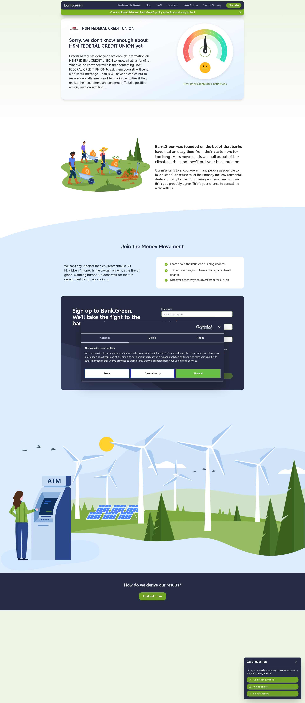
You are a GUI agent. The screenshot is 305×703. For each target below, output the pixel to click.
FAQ (159, 5)
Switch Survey (212, 5)
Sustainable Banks (129, 5)
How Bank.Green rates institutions (205, 84)
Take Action (190, 5)
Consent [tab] (105, 337)
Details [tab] (152, 337)
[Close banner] (219, 327)
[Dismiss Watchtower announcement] (240, 12)
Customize (151, 373)
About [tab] (200, 337)
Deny (107, 373)
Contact (172, 5)
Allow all (198, 373)
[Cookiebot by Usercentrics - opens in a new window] (198, 327)
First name (166, 309)
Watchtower (131, 12)
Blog (148, 5)
